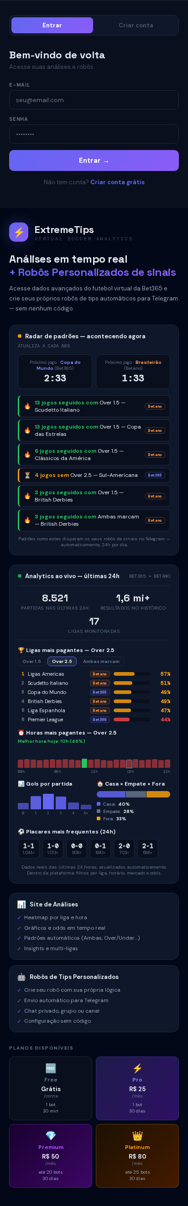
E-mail (19, 85)
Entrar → (94, 160)
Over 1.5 (31, 661)
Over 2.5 (62, 661)
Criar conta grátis (117, 182)
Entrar (52, 25)
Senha (18, 119)
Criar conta (136, 25)
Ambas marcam (101, 661)
